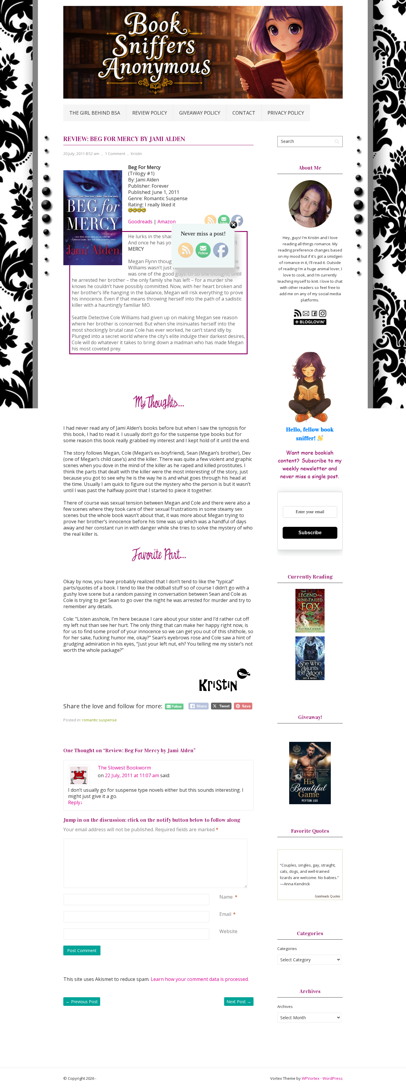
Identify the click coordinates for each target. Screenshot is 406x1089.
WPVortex (311, 1078)
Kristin (136, 153)
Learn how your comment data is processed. (200, 979)
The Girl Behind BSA (94, 113)
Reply (75, 802)
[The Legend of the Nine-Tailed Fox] (310, 631)
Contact (243, 113)
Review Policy (149, 113)
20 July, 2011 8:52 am (81, 153)
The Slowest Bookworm (124, 767)
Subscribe (310, 532)
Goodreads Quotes (327, 896)
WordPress (332, 1078)
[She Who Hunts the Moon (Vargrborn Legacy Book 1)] (310, 678)
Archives (285, 1006)
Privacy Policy (285, 113)
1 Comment (115, 153)
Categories (287, 948)
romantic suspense (99, 720)
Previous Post (82, 1001)
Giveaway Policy (199, 113)
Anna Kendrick (297, 883)
